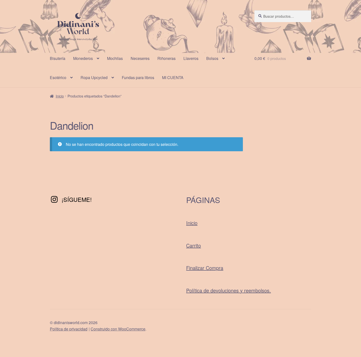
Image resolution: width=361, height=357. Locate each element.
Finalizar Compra (204, 267)
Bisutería (57, 58)
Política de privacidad (68, 329)
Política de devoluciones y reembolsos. (228, 290)
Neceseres (140, 58)
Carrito (193, 245)
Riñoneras (166, 58)
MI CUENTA (172, 77)
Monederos (83, 58)
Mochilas (115, 58)
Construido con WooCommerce (118, 329)
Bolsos (212, 58)
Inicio (60, 96)
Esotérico (58, 77)
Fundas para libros (138, 77)
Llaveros (190, 58)
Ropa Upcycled (94, 77)
